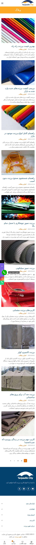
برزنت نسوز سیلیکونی (25, 268)
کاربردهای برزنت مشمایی (24, 310)
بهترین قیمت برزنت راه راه (23, 46)
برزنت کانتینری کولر (26, 352)
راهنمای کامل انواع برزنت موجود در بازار (19, 134)
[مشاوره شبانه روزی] (4, 272)
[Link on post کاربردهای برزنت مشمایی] (18, 294)
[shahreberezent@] (2, 279)
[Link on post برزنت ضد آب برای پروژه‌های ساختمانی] (18, 378)
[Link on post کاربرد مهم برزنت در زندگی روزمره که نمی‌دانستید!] (18, 423)
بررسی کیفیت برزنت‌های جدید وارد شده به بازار (20, 89)
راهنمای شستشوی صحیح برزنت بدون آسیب (19, 179)
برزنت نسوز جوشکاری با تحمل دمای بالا (19, 224)
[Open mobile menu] (2, 3)
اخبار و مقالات (23, 49)
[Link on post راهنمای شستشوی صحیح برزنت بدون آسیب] (18, 162)
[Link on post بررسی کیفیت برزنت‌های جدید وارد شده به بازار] (18, 72)
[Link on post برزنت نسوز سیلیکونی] (18, 252)
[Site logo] (28, 3)
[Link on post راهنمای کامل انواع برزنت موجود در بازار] (18, 117)
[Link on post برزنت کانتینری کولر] (18, 336)
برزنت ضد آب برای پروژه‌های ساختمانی (22, 395)
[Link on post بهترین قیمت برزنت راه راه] (18, 30)
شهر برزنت (18, 537)
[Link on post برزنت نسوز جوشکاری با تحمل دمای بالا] (18, 207)
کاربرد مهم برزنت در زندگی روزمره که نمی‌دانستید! (18, 440)
